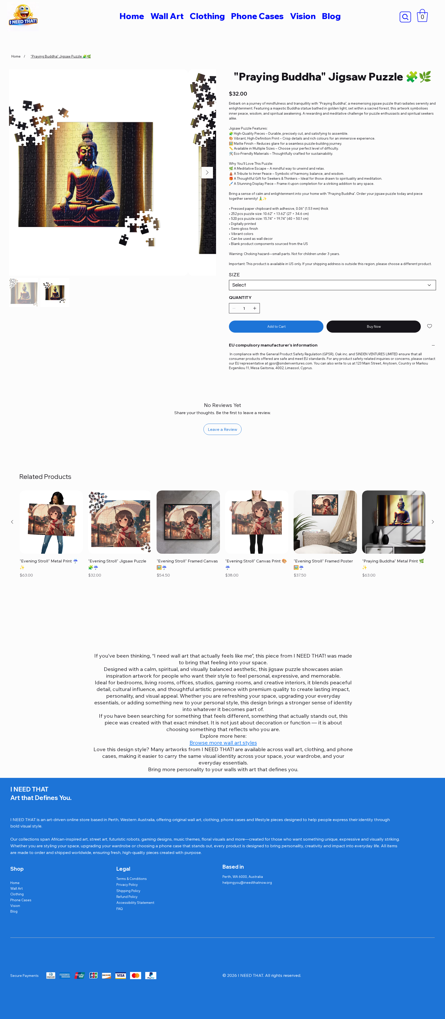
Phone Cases (20, 900)
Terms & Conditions (131, 879)
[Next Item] (207, 172)
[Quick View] (51, 522)
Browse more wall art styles (223, 742)
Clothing (17, 894)
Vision (15, 906)
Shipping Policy (128, 891)
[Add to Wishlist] (430, 326)
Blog (14, 911)
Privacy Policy (127, 884)
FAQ (119, 909)
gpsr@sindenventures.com (290, 363)
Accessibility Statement (135, 902)
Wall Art (16, 888)
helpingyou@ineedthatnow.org (247, 882)
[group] (222, 534)
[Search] (405, 17)
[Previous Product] (12, 522)
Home (15, 883)
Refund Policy (127, 897)
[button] (422, 15)
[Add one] (255, 308)
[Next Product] (433, 522)
